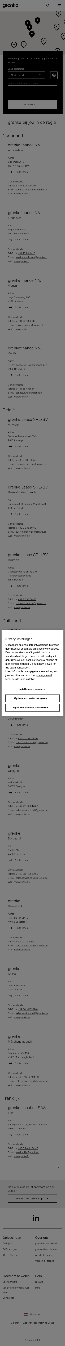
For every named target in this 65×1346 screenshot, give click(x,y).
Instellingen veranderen (32, 689)
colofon (30, 679)
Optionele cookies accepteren (30, 707)
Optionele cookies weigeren (30, 698)
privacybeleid (44, 675)
